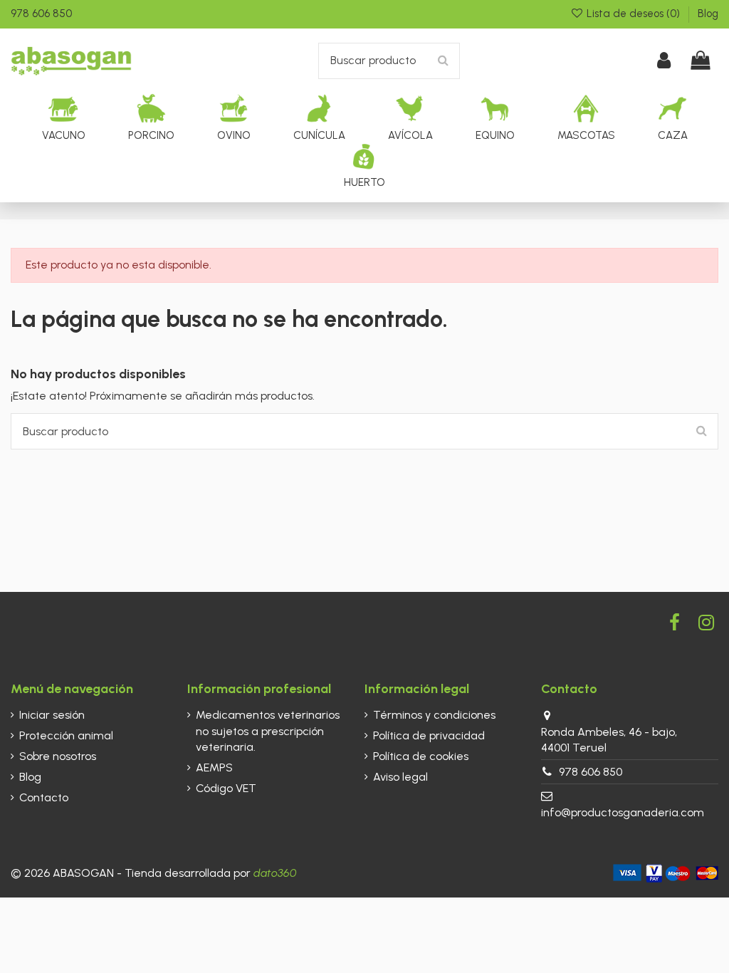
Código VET (226, 788)
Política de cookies (420, 756)
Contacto (43, 797)
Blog (708, 13)
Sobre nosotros (57, 756)
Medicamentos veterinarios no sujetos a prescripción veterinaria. (268, 731)
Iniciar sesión (52, 715)
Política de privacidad (429, 735)
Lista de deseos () (633, 13)
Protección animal (66, 735)
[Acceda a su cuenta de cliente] (664, 61)
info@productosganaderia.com (622, 812)
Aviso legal (400, 777)
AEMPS (214, 767)
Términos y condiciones (434, 715)
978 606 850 (41, 13)
